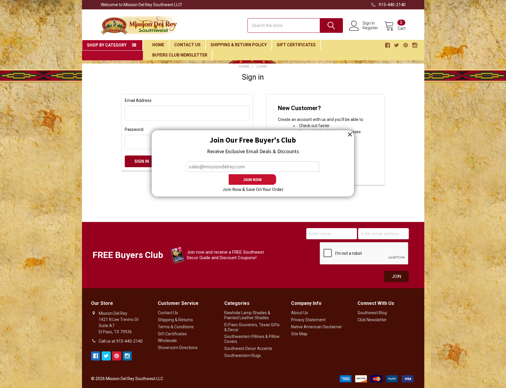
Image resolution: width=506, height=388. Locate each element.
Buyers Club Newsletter (179, 55)
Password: (134, 129)
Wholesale (167, 340)
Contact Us (187, 44)
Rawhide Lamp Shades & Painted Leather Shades (247, 315)
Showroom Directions (178, 347)
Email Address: (138, 100)
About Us (299, 312)
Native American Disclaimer (316, 326)
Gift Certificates (296, 44)
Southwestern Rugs (242, 355)
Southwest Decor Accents (248, 348)
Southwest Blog (372, 312)
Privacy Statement (308, 319)
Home (158, 44)
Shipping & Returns (175, 319)
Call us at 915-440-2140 (121, 341)
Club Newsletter (372, 319)
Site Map (299, 333)
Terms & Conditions (176, 326)
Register (370, 27)
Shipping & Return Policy (239, 44)
